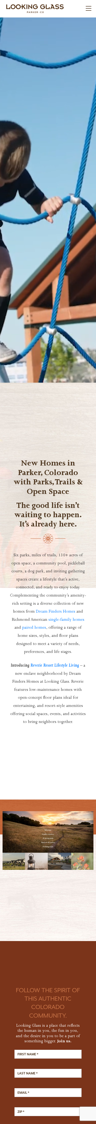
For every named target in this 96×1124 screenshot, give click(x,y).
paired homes (34, 628)
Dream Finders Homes (55, 612)
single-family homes (66, 620)
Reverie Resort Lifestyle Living (55, 665)
